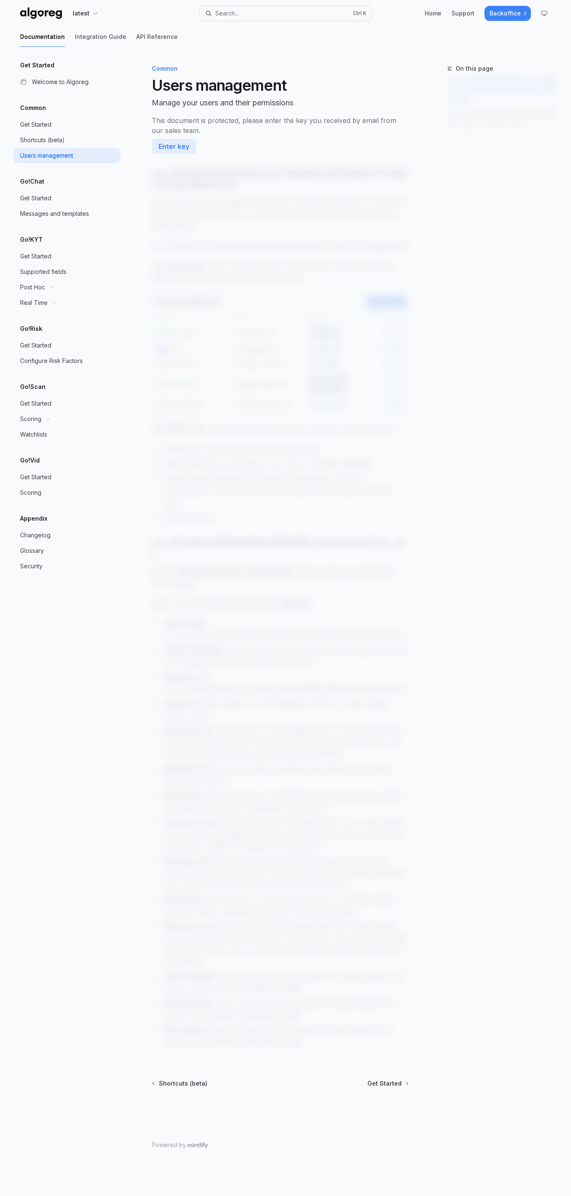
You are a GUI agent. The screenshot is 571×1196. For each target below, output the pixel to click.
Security (296, 603)
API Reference (157, 36)
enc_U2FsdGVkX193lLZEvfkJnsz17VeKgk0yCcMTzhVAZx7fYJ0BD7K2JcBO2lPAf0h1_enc (502, 90)
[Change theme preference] (544, 13)
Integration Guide (100, 36)
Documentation (42, 36)
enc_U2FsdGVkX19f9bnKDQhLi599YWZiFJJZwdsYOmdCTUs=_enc (502, 118)
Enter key (173, 146)
